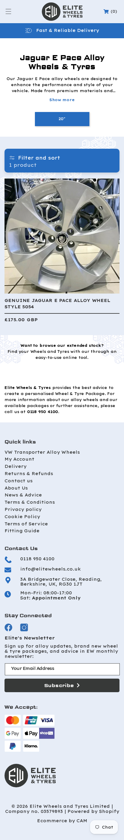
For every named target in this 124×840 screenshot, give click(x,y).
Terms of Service (26, 524)
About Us (16, 488)
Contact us (19, 481)
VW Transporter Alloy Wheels (42, 452)
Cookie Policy (22, 516)
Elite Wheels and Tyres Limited (69, 806)
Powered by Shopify (93, 811)
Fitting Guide (22, 531)
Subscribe (59, 685)
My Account (19, 459)
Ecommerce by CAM (62, 820)
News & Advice (23, 495)
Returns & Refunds (29, 473)
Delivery (15, 466)
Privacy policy (23, 509)
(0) (111, 11)
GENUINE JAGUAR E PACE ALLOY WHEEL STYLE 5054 (57, 304)
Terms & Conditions (30, 502)
